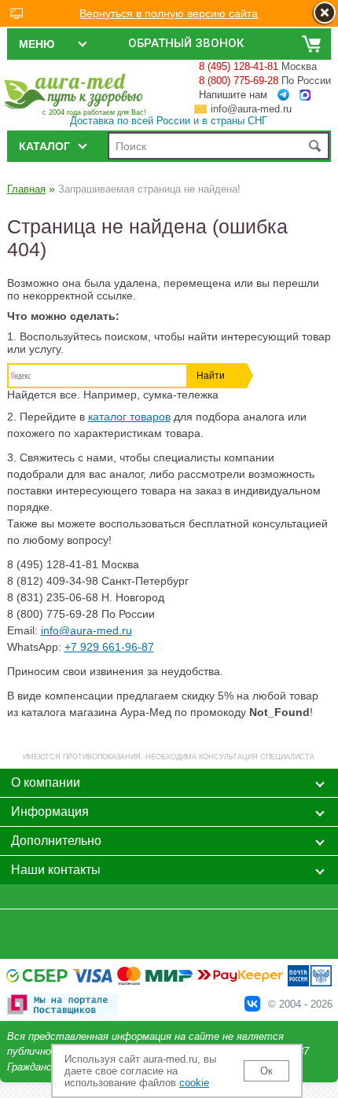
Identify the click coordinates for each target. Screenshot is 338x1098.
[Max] (304, 95)
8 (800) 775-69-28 (238, 80)
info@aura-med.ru (251, 109)
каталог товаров (129, 416)
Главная (26, 189)
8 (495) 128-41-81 (238, 66)
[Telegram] (283, 95)
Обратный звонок (186, 43)
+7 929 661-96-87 (109, 647)
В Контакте (252, 1004)
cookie (194, 1083)
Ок (266, 1071)
